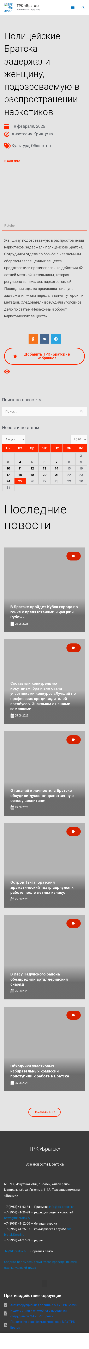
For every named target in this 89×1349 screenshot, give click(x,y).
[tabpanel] (44, 193)
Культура (20, 145)
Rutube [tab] (9, 225)
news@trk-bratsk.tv (17, 1218)
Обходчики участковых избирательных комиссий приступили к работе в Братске (39, 1071)
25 (20, 481)
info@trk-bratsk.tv (61, 1207)
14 (56, 468)
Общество (41, 145)
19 (32, 475)
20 (45, 475)
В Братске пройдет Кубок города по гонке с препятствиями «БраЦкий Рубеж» (44, 611)
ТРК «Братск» (28, 6)
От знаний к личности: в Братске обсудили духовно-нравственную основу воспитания (42, 795)
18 (20, 475)
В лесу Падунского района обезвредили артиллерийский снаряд (39, 979)
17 (8, 475)
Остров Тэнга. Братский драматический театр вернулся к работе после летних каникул (41, 887)
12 (32, 468)
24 (8, 481)
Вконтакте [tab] (12, 161)
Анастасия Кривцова (32, 133)
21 (56, 475)
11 (20, 468)
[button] (83, 7)
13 (44, 468)
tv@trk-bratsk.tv (15, 1251)
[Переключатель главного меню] (72, 7)
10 (8, 468)
